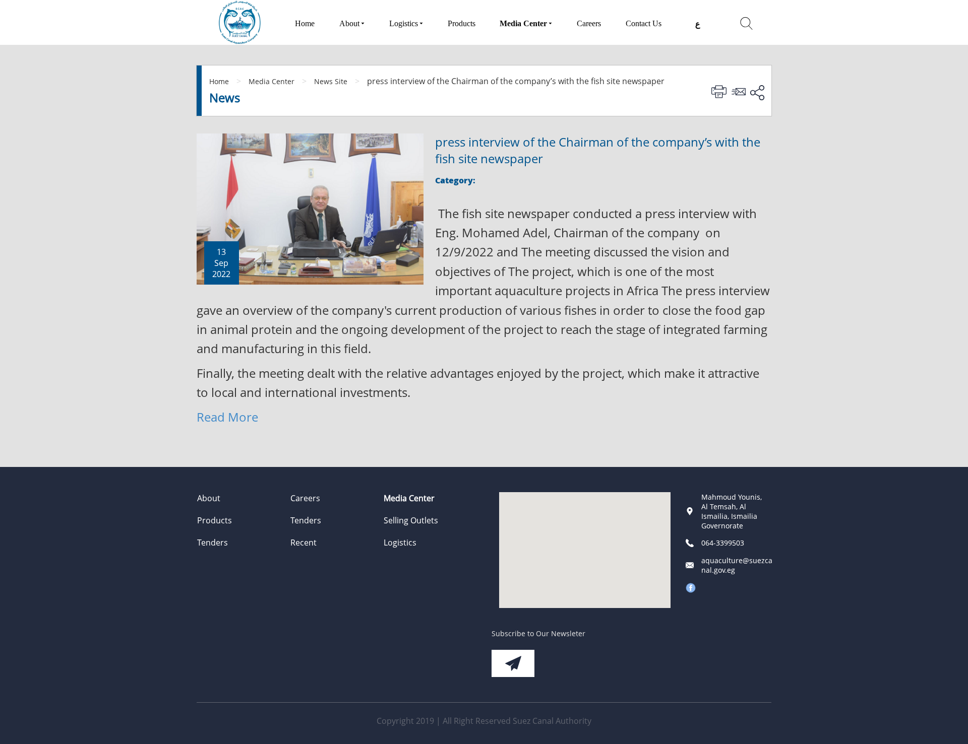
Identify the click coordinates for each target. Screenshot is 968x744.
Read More (227, 417)
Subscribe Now (513, 663)
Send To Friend (740, 92)
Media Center (271, 81)
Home (219, 81)
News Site (330, 81)
